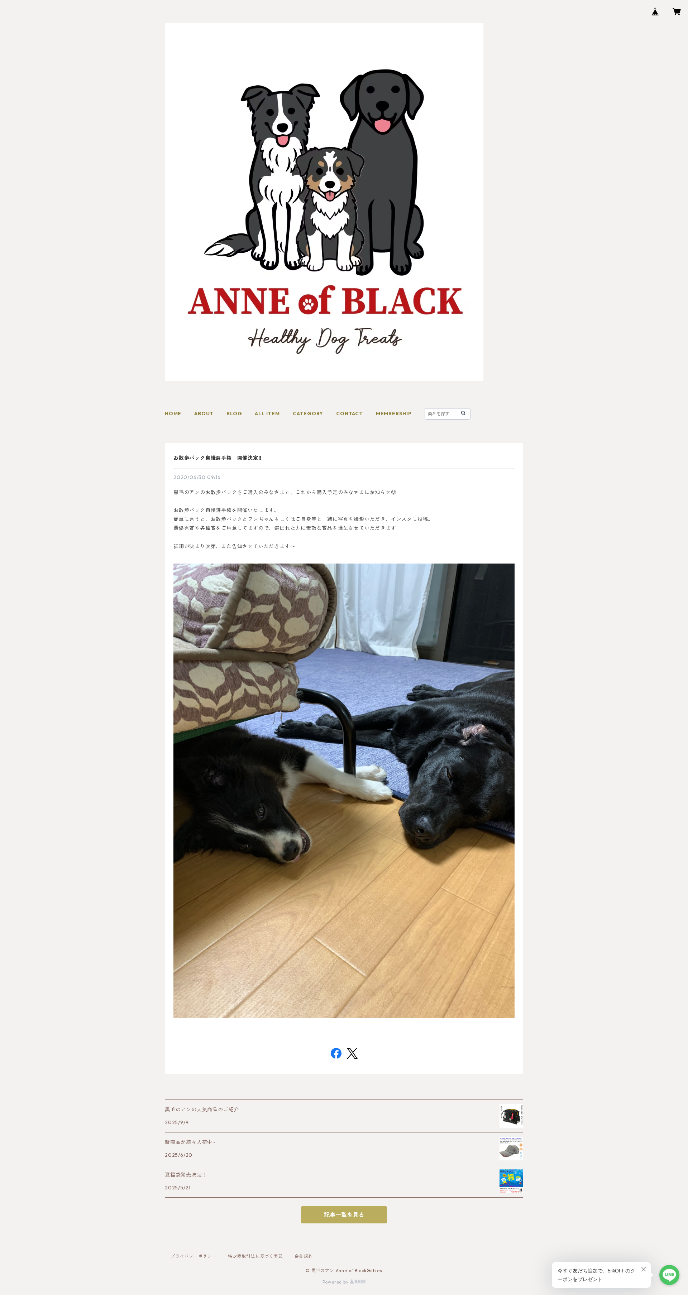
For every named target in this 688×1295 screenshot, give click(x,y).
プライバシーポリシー (193, 1256)
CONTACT (349, 413)
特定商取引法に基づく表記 (255, 1256)
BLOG (234, 413)
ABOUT (204, 413)
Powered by (336, 1282)
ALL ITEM (267, 413)
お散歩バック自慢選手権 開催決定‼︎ (217, 458)
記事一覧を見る (344, 1214)
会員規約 (304, 1256)
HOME (173, 413)
